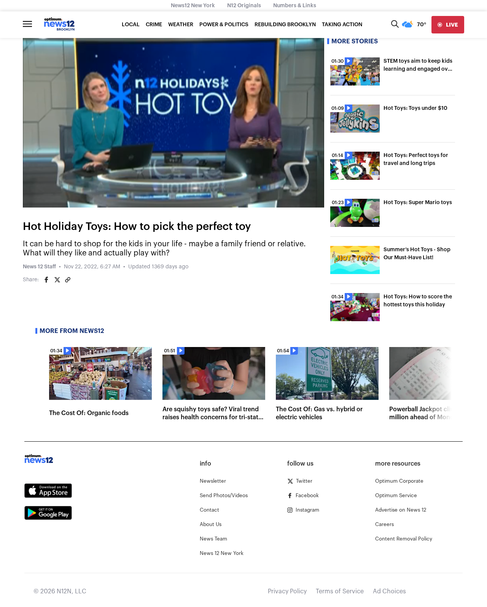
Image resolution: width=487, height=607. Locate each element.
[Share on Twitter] (57, 280)
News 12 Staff (39, 266)
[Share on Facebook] (46, 280)
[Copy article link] (68, 280)
